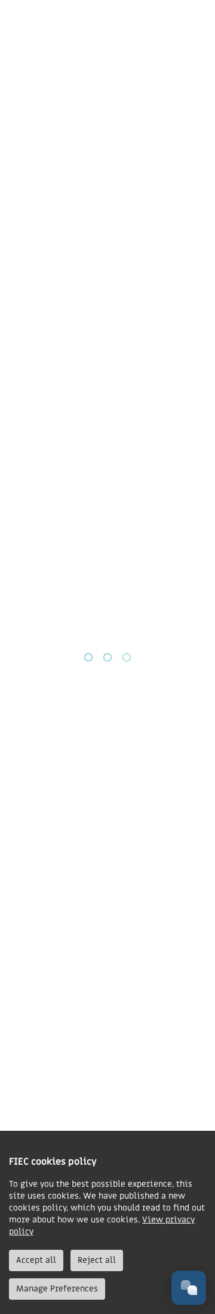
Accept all (36, 1260)
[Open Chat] (188, 1288)
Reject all (97, 1260)
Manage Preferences (57, 1288)
